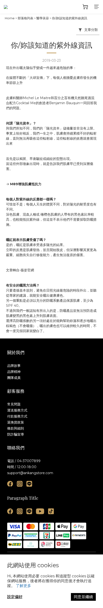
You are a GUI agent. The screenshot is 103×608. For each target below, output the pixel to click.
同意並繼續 (83, 596)
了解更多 (23, 585)
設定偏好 (15, 596)
